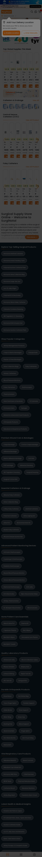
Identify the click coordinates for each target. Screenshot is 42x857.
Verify (21, 851)
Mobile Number (10, 839)
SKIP (38, 811)
